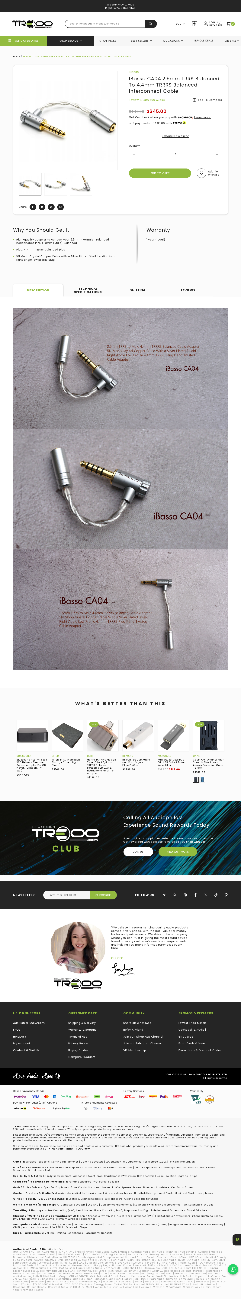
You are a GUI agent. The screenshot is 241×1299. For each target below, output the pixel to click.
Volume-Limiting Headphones (64, 1233)
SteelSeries (203, 1281)
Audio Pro (149, 1251)
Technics (86, 1284)
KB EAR (198, 1268)
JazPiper (109, 1268)
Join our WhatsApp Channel (143, 1036)
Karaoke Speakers (146, 1167)
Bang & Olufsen (116, 1254)
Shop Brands (69, 41)
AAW (26, 1251)
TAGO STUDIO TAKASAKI (48, 1284)
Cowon (38, 1259)
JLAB (139, 1268)
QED (82, 1279)
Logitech (144, 1270)
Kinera (214, 1268)
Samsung (185, 1279)
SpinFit (181, 1281)
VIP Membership (134, 1050)
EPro (100, 1262)
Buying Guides (78, 1050)
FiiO (158, 1262)
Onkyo (63, 1276)
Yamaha (28, 1289)
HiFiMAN (162, 1265)
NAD (143, 1273)
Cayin (197, 755)
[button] (22, 184)
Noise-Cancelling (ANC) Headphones (68, 1210)
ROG (144, 1279)
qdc (75, 1279)
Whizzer (188, 1287)
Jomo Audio (152, 1268)
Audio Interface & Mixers (87, 1193)
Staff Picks (107, 41)
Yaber (17, 1289)
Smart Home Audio (40, 1170)
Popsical (200, 1276)
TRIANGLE (175, 1284)
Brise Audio (35, 1257)
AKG (72, 1251)
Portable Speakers (80, 1181)
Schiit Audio (20, 1281)
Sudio (215, 1281)
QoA (89, 1279)
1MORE (17, 1251)
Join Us (138, 852)
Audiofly (203, 1251)
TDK (67, 1284)
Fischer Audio (187, 1262)
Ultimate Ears (207, 1284)
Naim (169, 1273)
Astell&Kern (102, 1251)
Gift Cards (185, 1036)
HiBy (152, 1265)
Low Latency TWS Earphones (123, 1161)
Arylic (89, 1251)
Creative (50, 1259)
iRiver (53, 1268)
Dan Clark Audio (75, 1259)
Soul (156, 1281)
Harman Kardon (122, 1265)
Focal (220, 1262)
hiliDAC (173, 1265)
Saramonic (213, 1279)
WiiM (198, 1287)
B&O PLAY (98, 1254)
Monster (134, 1273)
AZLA (87, 1254)
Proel (32, 1279)
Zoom (39, 1289)
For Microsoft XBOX (155, 1161)
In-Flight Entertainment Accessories (162, 1210)
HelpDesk (19, 1036)
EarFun (205, 1259)
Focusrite (19, 1265)
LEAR (72, 1270)
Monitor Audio (118, 1273)
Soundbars (125, 1167)
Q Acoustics (63, 1279)
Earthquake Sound (25, 1262)
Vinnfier (118, 1287)
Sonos (139, 1281)
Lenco (102, 1270)
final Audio (169, 1262)
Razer (127, 1279)
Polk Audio (186, 1276)
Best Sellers (140, 41)
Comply (222, 1257)
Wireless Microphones (118, 1193)
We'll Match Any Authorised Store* (120, 8)
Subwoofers (190, 1167)
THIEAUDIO (120, 1284)
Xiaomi (217, 1287)
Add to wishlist (213, 173)
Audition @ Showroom (29, 1023)
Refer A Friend (133, 1029)
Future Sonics (45, 1265)
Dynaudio (193, 1259)
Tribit (186, 1284)
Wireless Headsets (37, 1161)
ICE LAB (217, 1265)
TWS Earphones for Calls (197, 1204)
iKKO (25, 1268)
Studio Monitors (176, 1193)
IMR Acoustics (39, 1268)
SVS (223, 1281)
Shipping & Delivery (82, 1023)
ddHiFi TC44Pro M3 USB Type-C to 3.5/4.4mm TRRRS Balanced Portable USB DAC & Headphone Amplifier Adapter (101, 766)
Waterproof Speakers (106, 1181)
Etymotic (110, 1262)
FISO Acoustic (206, 1262)
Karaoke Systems (170, 1167)
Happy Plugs (102, 1265)
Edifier (55, 1262)
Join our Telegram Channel (142, 1043)
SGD (178, 23)
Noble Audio (198, 1273)
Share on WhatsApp (137, 1023)
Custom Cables (115, 1224)
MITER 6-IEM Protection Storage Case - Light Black (66, 762)
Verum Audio (103, 1287)
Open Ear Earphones (56, 1187)
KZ (66, 1270)
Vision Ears (132, 1287)
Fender (149, 1262)
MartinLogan (214, 1270)
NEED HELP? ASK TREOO (175, 136)
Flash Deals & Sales (192, 1043)
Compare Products (195, 24)
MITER (55, 755)
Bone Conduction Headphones (90, 1187)
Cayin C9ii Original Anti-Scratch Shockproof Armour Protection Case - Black (208, 763)
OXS (92, 1276)
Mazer (42, 1273)
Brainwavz (19, 1257)
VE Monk (87, 1287)
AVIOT (69, 1254)
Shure (73, 1281)
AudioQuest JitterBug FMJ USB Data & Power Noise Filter (171, 762)
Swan (16, 1284)
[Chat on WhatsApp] (233, 1269)
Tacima (27, 1284)
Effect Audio (68, 1262)
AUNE (61, 1254)
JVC (164, 1268)
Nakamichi (181, 1273)
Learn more (202, 117)
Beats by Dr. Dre (137, 1254)
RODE (136, 1279)
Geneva (77, 1265)
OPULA (73, 1276)
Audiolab (216, 1251)
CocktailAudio (205, 1257)
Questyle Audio (104, 1279)
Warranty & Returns (82, 1029)
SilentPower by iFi (90, 1281)
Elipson (91, 1262)
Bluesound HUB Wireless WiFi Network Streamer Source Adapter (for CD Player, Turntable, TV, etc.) (32, 765)
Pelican (124, 1276)
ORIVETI (83, 1276)
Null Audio (50, 1276)
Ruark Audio (156, 1279)
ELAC (82, 1262)
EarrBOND (218, 1259)
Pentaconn (138, 1276)
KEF (206, 1268)
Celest (150, 1257)
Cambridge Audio (89, 1257)
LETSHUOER (115, 1270)
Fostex (31, 1265)
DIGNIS (156, 1259)
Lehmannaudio (87, 1270)
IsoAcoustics (67, 1268)
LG (125, 1270)
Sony (148, 1281)
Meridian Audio (72, 1273)
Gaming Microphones (65, 1161)
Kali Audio (175, 1268)
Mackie (174, 1270)
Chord (174, 1257)
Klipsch (17, 1270)
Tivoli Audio (136, 1284)
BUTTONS (70, 1257)
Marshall (198, 1270)
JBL (119, 1268)
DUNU (181, 1259)
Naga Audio (156, 1273)
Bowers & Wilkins (204, 1254)
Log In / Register (216, 24)
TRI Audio (162, 1284)
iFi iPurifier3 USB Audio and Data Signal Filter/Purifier (136, 762)
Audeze (124, 1251)
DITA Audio (169, 1259)
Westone (158, 1287)
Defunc (102, 1259)
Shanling (52, 1281)
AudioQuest (165, 755)
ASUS (114, 1251)
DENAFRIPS (133, 1259)
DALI (60, 1259)
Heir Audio (141, 1265)
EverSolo (138, 1262)
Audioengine (188, 1251)
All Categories (27, 41)
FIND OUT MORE (178, 852)
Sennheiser (38, 1281)
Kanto (187, 1268)
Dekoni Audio (117, 1259)
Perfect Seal (154, 1276)
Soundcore (168, 1281)
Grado (88, 1265)
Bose (189, 1254)
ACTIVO (35, 1251)
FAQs (16, 1029)
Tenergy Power (103, 1284)
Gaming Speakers (92, 1161)
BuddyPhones (53, 1257)
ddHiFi (91, 755)
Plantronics (171, 1276)
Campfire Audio (113, 1257)
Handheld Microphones (149, 1193)
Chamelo (162, 1257)
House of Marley (190, 1265)
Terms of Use (77, 1036)
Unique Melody (36, 1287)
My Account (21, 1043)
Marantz (186, 1270)
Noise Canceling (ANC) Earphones (116, 1210)
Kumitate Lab (54, 1270)
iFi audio (127, 755)
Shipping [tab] (138, 290)
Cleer (183, 1257)
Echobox (44, 1262)
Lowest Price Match (192, 1023)
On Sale (230, 41)
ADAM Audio (49, 1251)
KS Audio (38, 1270)
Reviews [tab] (188, 290)
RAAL (119, 1279)
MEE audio (54, 1273)
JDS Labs (128, 1268)
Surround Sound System (100, 1167)
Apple (80, 1251)
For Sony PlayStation (182, 1161)
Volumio (146, 1287)
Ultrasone (19, 1287)
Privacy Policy (78, 1043)
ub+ (194, 1284)
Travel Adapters (197, 1210)
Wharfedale (173, 1287)
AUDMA (51, 1254)
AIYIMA (63, 1251)
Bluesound (24, 755)
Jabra (81, 1268)
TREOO (150, 1284)
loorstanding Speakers (57, 1224)
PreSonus (214, 1276)
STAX (191, 1281)
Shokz (64, 1281)
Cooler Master (23, 1259)
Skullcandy (110, 1281)
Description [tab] (38, 290)
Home (16, 56)
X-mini (207, 1287)
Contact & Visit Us (26, 1050)
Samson (171, 1279)
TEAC (75, 1284)
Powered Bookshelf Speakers (65, 1167)
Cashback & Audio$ (192, 1029)
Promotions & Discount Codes (200, 1050)
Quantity (134, 145)
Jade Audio (94, 1268)
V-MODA (75, 1287)
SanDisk (199, 1279)
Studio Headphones (200, 1193)
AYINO (78, 1254)
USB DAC (93, 1204)
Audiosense (37, 1254)
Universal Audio (58, 1287)
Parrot (114, 1276)
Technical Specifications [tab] (88, 290)
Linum (133, 1270)
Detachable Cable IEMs (88, 1224)
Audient (136, 1251)
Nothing (28, 1276)
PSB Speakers (45, 1279)
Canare (130, 1257)
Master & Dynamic (24, 1273)
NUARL (39, 1276)
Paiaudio (103, 1276)
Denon (146, 1259)
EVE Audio (124, 1262)
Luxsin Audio (160, 1270)
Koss (27, 1270)
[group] (30, 184)
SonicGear (125, 1281)
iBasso (134, 72)
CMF (191, 1257)
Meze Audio (91, 1273)
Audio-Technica (167, 1251)
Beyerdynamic (158, 1254)
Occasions (171, 41)
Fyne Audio (63, 1265)
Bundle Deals (204, 40)
